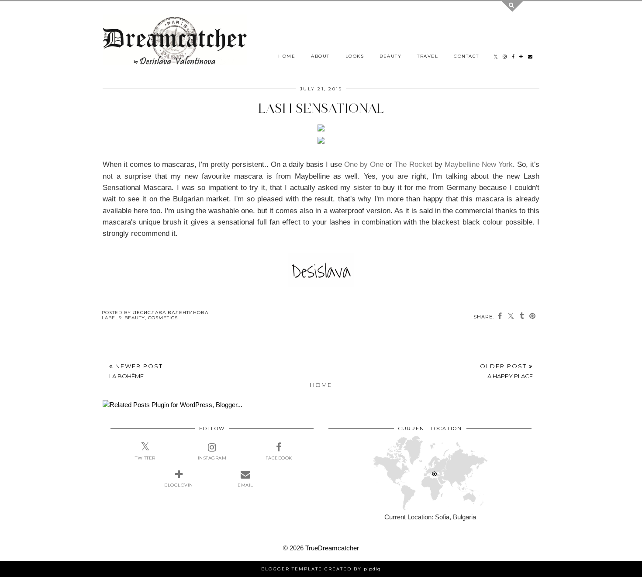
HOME (286, 56)
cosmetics (163, 318)
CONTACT (466, 56)
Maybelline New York (479, 164)
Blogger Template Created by (321, 569)
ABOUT (320, 56)
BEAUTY (390, 56)
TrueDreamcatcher (332, 548)
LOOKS (354, 56)
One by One (365, 164)
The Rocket (413, 164)
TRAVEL (427, 56)
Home (321, 384)
